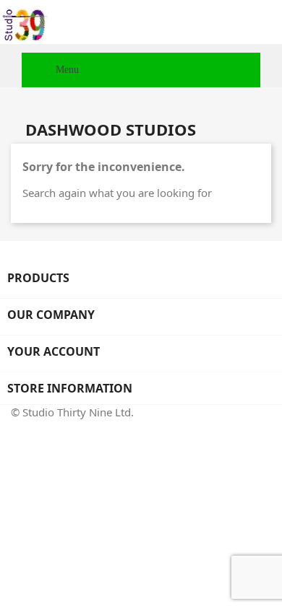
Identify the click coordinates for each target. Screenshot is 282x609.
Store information (69, 388)
